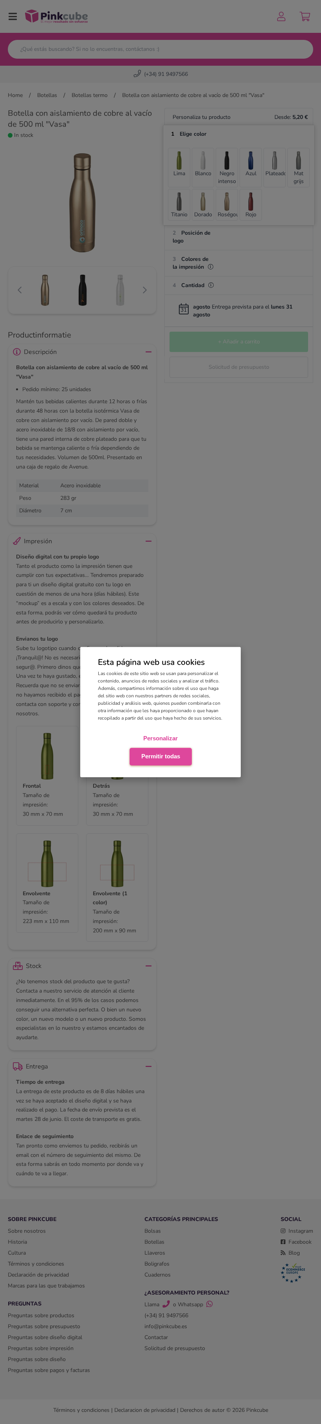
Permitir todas (160, 756)
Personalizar (160, 738)
